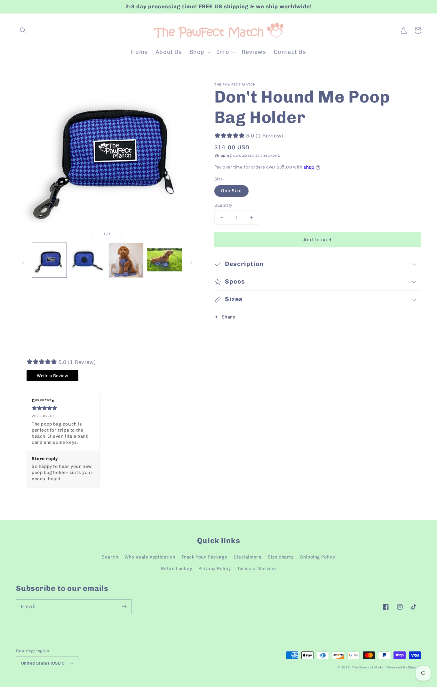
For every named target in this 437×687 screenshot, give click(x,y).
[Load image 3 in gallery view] (126, 260)
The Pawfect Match (369, 667)
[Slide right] (122, 234)
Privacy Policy (214, 568)
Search (110, 557)
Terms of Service (256, 568)
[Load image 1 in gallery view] (49, 260)
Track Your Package (204, 557)
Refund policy (176, 568)
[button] (23, 30)
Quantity (223, 205)
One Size (231, 191)
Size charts (281, 557)
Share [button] (228, 317)
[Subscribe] (124, 607)
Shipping (223, 155)
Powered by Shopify (404, 667)
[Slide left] (92, 234)
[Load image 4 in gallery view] (164, 260)
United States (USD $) (43, 663)
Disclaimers (248, 557)
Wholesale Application (149, 557)
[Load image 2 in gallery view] (87, 260)
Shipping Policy (317, 557)
